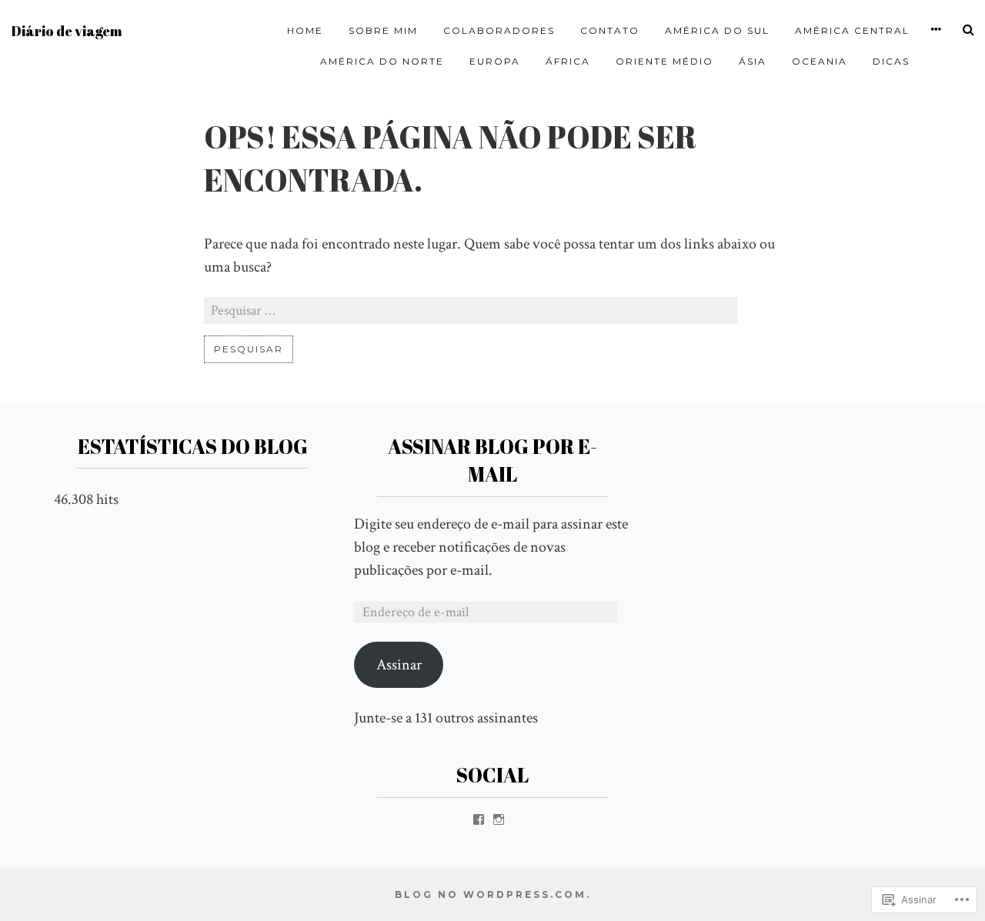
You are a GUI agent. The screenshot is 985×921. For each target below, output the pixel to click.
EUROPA (494, 61)
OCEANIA (819, 61)
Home (305, 30)
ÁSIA (752, 61)
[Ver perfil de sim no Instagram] (498, 819)
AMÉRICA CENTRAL (852, 30)
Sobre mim (383, 30)
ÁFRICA (568, 61)
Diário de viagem (66, 31)
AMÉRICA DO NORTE (382, 61)
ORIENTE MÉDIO (664, 61)
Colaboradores (499, 30)
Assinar (399, 665)
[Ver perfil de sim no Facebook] (478, 819)
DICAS (891, 61)
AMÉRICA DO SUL (717, 30)
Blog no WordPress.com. (493, 894)
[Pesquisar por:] (470, 311)
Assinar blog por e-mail (492, 460)
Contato (609, 30)
